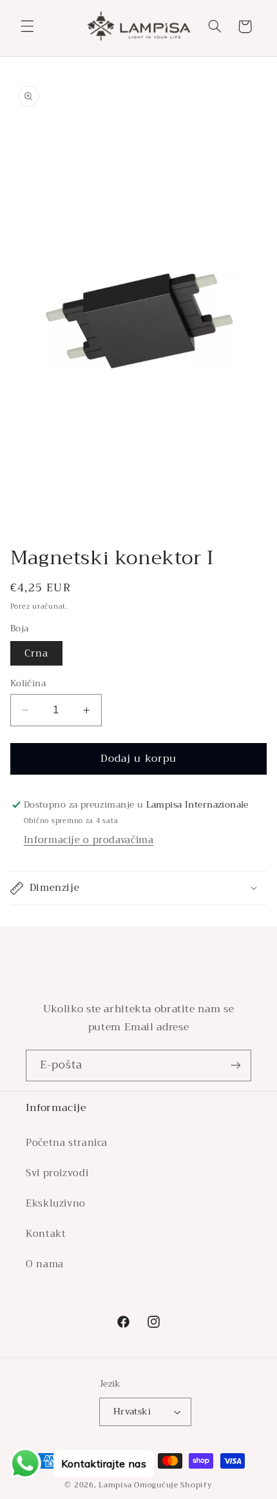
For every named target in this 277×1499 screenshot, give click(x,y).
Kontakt (46, 1233)
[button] (27, 26)
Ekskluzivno (56, 1203)
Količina (28, 683)
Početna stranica (67, 1142)
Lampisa (115, 1484)
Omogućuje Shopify (173, 1484)
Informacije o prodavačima (89, 839)
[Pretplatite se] (236, 1065)
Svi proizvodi (57, 1173)
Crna (36, 653)
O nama (45, 1264)
